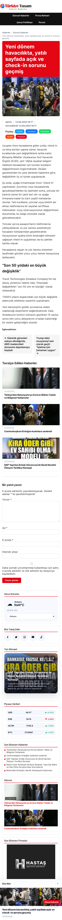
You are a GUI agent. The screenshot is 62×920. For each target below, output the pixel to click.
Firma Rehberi (42, 15)
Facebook (31, 131)
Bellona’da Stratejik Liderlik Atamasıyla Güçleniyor (29, 770)
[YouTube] (32, 637)
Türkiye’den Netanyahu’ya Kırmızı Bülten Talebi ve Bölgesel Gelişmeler (29, 751)
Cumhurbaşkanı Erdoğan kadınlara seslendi (26, 755)
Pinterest (21, 137)
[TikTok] (41, 637)
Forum (42, 22)
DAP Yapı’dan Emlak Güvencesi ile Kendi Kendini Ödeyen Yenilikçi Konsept (28, 760)
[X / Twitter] (16, 637)
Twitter (20, 131)
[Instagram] (24, 637)
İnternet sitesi (10, 551)
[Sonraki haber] (52, 658)
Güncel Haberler (20, 15)
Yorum (7, 499)
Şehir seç (12, 610)
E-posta (7, 539)
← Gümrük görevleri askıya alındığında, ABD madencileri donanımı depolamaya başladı (17, 344)
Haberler (6, 32)
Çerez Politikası (25, 22)
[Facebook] (7, 637)
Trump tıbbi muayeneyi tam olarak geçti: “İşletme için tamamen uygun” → (46, 346)
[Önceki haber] (46, 658)
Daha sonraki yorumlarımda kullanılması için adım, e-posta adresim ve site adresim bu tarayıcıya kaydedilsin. (30, 570)
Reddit (10, 137)
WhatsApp (45, 131)
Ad (4, 527)
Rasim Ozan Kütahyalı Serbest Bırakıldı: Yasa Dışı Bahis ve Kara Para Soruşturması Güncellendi (31, 765)
